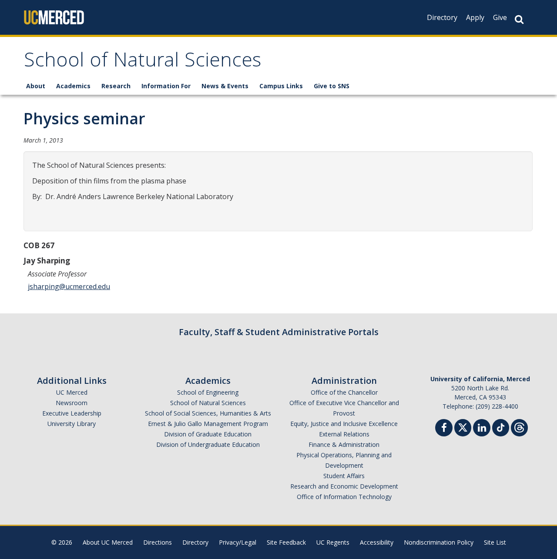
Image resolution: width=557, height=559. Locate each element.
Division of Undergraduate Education (208, 444)
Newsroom (71, 403)
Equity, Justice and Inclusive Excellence (344, 423)
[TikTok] (501, 426)
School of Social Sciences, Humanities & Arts (208, 413)
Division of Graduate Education (208, 434)
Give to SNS (331, 86)
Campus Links (281, 86)
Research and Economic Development (344, 486)
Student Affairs (344, 476)
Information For (166, 86)
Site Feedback (286, 542)
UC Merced (71, 392)
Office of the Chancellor (344, 392)
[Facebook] (444, 429)
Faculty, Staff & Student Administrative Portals (279, 332)
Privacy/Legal (237, 542)
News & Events (224, 86)
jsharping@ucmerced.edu (69, 286)
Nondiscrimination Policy (438, 542)
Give (500, 17)
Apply (475, 17)
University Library (71, 423)
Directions (157, 542)
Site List (495, 542)
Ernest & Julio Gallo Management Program (208, 423)
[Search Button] (519, 19)
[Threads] (519, 426)
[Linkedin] (482, 429)
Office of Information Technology (344, 496)
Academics (73, 86)
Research (116, 86)
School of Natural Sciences (142, 62)
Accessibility (376, 542)
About (35, 86)
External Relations (344, 434)
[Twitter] (463, 426)
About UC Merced (108, 542)
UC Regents (332, 542)
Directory (442, 17)
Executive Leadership (71, 413)
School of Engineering (207, 392)
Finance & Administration (344, 444)
